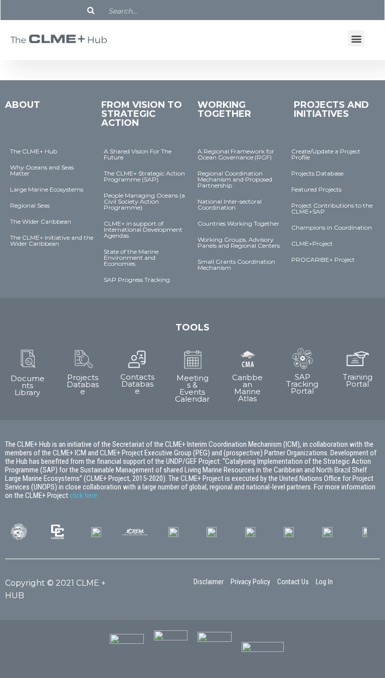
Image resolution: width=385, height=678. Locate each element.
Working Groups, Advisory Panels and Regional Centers (239, 242)
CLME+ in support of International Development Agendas (143, 229)
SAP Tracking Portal (302, 384)
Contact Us (293, 582)
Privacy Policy (250, 582)
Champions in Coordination (331, 227)
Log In (324, 582)
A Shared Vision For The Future (137, 154)
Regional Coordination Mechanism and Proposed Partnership (235, 179)
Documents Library (28, 385)
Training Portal (357, 380)
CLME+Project (312, 243)
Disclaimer (209, 582)
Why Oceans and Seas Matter (42, 170)
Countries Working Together (238, 223)
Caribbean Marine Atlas (247, 388)
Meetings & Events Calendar (192, 388)
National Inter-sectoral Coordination (230, 204)
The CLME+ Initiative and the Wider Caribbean (51, 240)
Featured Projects (316, 189)
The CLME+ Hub (33, 151)
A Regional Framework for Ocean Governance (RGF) (236, 154)
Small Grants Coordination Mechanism (236, 264)
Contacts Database (137, 384)
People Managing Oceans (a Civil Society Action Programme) (144, 201)
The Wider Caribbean (40, 221)
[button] (356, 38)
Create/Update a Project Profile (325, 154)
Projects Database (317, 173)
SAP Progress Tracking (137, 279)
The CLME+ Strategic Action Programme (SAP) (144, 176)
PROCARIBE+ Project (323, 259)
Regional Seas (30, 205)
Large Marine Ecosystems (46, 189)
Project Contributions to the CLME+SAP (331, 208)
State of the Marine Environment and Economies (131, 257)
